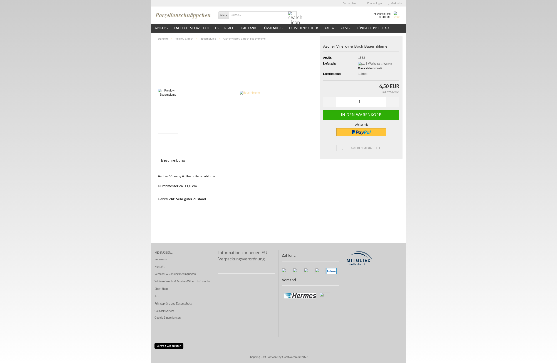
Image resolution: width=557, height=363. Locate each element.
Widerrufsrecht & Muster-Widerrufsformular (182, 281)
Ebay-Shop (161, 289)
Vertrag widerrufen (168, 346)
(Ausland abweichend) (370, 68)
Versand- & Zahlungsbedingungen (175, 274)
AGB (157, 296)
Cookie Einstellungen (167, 317)
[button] (349, 3)
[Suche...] (292, 15)
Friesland (248, 28)
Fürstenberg (273, 28)
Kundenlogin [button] (374, 3)
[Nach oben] (545, 356)
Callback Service (164, 311)
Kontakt (159, 266)
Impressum (161, 259)
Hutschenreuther (303, 28)
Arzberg (161, 28)
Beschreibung (173, 161)
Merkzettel (396, 3)
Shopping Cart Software (263, 357)
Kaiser (345, 28)
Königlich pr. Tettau (373, 28)
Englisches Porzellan (191, 28)
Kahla (329, 28)
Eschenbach (224, 28)
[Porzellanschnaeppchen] (183, 15)
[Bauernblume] (250, 93)
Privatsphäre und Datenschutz (173, 303)
